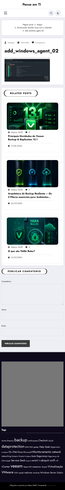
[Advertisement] (32, 394)
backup (20, 440)
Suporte (28, 461)
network (56, 452)
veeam (17, 466)
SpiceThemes (51, 485)
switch (35, 460)
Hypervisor (55, 446)
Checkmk (43, 440)
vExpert (44, 467)
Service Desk (18, 460)
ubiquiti (45, 460)
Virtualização (55, 466)
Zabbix (60, 472)
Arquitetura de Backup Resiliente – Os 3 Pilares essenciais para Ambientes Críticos (30, 195)
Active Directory (8, 440)
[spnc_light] (58, 13)
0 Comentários (40, 43)
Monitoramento (41, 452)
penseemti (11, 43)
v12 (57, 460)
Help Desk (44, 447)
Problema (27, 456)
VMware (7, 472)
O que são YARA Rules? (21, 251)
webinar (28, 472)
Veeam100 (27, 467)
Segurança (42, 456)
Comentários (6, 281)
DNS (27, 447)
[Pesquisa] (51, 13)
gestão (36, 447)
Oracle (21, 456)
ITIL (10, 452)
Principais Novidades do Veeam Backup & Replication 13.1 (26, 138)
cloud (50, 440)
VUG (16, 472)
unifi (52, 460)
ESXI (31, 447)
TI (39, 460)
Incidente (5, 452)
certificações (33, 440)
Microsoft (27, 452)
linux (20, 452)
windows (36, 472)
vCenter (6, 466)
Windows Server (48, 472)
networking (6, 456)
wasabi (21, 472)
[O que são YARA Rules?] (32, 231)
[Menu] (5, 13)
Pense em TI (32, 4)
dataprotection (13, 446)
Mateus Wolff (17, 132)
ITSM (14, 452)
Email (4, 326)
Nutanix (15, 456)
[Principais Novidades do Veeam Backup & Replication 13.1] (32, 116)
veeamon (36, 466)
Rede (33, 456)
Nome (4, 309)
